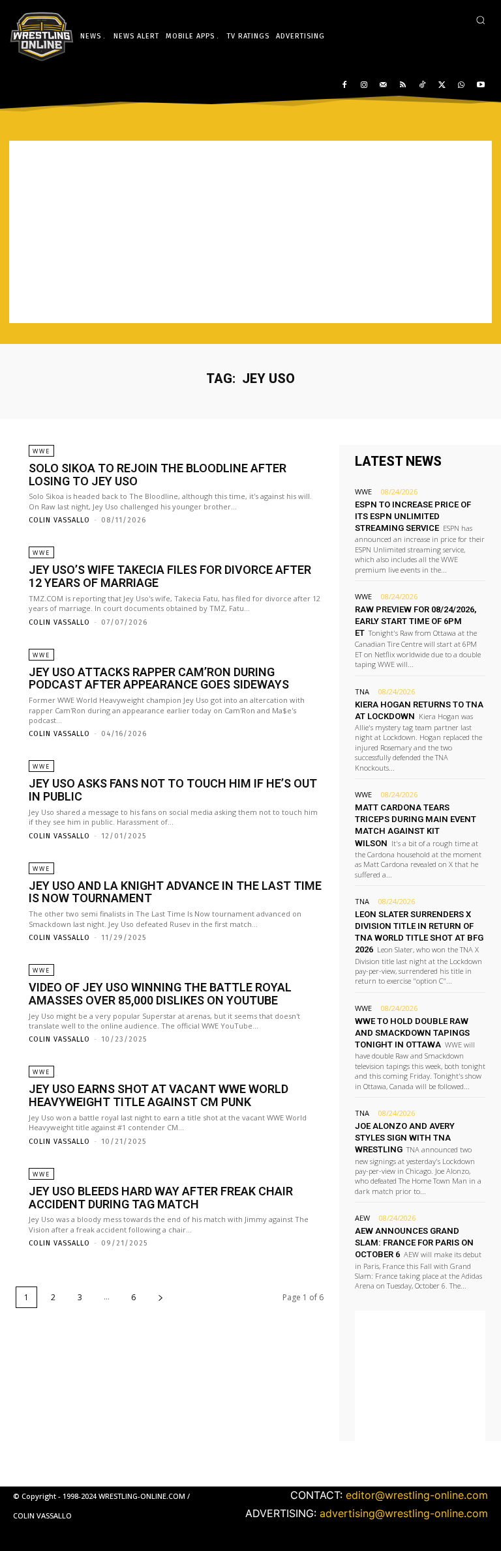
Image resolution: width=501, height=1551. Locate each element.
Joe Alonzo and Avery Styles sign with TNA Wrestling (405, 1137)
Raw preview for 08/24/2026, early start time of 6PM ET (415, 621)
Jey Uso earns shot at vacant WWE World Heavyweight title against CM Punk (158, 1095)
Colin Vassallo (59, 520)
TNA (362, 691)
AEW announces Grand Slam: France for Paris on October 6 (414, 1242)
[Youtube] (480, 85)
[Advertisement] (250, 232)
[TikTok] (422, 85)
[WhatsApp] (460, 85)
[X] (442, 85)
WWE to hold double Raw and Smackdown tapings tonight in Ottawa (412, 1032)
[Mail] (383, 85)
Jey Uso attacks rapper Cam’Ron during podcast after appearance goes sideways (159, 678)
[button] (480, 20)
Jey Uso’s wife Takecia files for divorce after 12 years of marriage (170, 576)
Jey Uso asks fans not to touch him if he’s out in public (173, 789)
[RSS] (402, 85)
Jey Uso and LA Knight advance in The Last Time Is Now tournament (175, 892)
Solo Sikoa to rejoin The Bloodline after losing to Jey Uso (157, 474)
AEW (362, 1217)
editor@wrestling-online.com (417, 1494)
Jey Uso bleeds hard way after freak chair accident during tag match (161, 1197)
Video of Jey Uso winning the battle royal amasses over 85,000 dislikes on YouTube (160, 993)
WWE (41, 451)
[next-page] (160, 1297)
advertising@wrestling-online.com (404, 1513)
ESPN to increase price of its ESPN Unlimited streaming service (413, 516)
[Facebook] (344, 85)
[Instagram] (363, 85)
